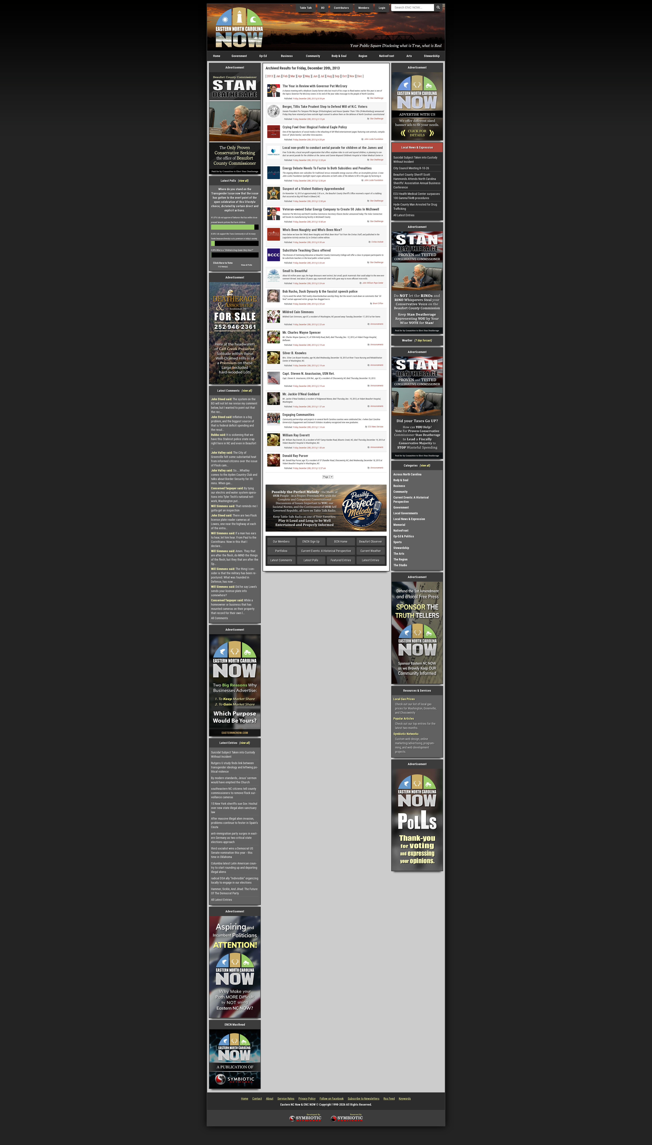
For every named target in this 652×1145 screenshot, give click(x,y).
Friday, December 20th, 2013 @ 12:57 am (309, 468)
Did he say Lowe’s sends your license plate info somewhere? (234, 591)
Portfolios (281, 551)
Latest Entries (370, 560)
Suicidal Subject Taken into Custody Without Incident (233, 754)
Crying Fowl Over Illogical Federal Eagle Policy (315, 127)
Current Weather (370, 551)
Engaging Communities (298, 415)
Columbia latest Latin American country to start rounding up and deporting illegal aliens (234, 868)
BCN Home (340, 541)
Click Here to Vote (223, 262)
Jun (315, 76)
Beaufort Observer (370, 541)
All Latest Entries (221, 899)
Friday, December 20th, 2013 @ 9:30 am (309, 242)
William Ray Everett (296, 435)
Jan (278, 76)
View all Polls (246, 265)
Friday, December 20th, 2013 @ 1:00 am (309, 448)
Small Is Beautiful (295, 271)
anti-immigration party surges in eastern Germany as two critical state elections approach (234, 838)
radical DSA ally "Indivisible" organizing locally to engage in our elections (234, 880)
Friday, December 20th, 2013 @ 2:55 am (309, 304)
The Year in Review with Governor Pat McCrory (315, 86)
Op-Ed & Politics (403, 536)
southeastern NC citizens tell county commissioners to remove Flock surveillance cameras (233, 793)
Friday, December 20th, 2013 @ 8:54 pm (309, 98)
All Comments (219, 618)
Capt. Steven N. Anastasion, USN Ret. (309, 374)
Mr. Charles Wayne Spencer (302, 332)
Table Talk (306, 8)
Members (363, 8)
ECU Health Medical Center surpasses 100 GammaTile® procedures (416, 196)
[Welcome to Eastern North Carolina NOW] (239, 27)
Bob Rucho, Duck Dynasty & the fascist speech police (320, 291)
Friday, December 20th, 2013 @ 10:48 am (309, 222)
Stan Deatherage (376, 98)
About (269, 1098)
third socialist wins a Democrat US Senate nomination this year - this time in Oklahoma (232, 853)
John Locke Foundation (373, 139)
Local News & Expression (409, 519)
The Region (400, 559)
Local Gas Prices (404, 699)
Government (239, 56)
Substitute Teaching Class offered (307, 250)
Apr (300, 76)
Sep (337, 76)
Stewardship (432, 56)
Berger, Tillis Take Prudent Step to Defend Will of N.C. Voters (325, 107)
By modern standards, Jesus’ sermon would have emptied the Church (234, 780)
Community (313, 56)
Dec (359, 76)
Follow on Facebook (332, 1098)
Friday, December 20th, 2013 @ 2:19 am (309, 345)
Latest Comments (281, 560)
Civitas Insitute (377, 242)
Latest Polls (311, 560)
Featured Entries (341, 560)
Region (363, 56)
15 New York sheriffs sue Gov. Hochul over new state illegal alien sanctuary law (234, 808)
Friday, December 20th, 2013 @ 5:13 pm (309, 119)
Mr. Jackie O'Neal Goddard (301, 394)
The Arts (398, 553)
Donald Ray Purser (295, 456)
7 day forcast (423, 340)
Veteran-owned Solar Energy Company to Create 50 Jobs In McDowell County (331, 211)
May (307, 76)
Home (216, 56)
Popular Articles (403, 718)
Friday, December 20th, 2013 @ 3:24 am (309, 283)
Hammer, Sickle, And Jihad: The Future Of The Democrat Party (234, 891)
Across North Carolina (407, 474)
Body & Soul (339, 56)
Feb (285, 76)
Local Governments (405, 513)
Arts (409, 56)
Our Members (281, 541)
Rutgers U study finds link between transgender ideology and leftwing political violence (234, 767)
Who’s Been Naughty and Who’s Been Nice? (312, 230)
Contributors (341, 8)
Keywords (405, 1098)
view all (243, 180)
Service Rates (285, 1098)
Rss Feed (389, 1098)
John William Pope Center (373, 283)
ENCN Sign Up (311, 541)
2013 (270, 76)
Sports (397, 542)
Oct (344, 76)
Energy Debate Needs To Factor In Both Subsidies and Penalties (327, 168)
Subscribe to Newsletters (363, 1098)
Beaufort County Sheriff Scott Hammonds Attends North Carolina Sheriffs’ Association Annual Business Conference (416, 181)
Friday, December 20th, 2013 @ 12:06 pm (309, 181)
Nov (352, 76)
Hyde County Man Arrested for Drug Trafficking (415, 206)
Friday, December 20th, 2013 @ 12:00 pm (309, 201)
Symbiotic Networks (406, 734)
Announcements (376, 324)
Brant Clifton (378, 303)
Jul (322, 76)
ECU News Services (375, 427)
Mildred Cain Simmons (298, 312)
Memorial (399, 525)
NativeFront (386, 56)
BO (322, 8)
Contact (257, 1098)
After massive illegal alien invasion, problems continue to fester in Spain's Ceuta (234, 823)
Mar (293, 76)
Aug (329, 76)
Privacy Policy (307, 1098)
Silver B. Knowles (294, 353)
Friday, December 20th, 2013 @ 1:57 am (309, 406)
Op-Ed (263, 56)
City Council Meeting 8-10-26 (411, 168)
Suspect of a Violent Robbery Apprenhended (313, 189)
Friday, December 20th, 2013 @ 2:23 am (309, 324)
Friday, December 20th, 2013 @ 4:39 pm (309, 139)
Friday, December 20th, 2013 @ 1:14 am (309, 427)
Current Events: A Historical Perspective (326, 551)
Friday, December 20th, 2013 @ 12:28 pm (309, 160)
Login (382, 8)
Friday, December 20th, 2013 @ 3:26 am (309, 263)
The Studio (400, 565)
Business (287, 56)
